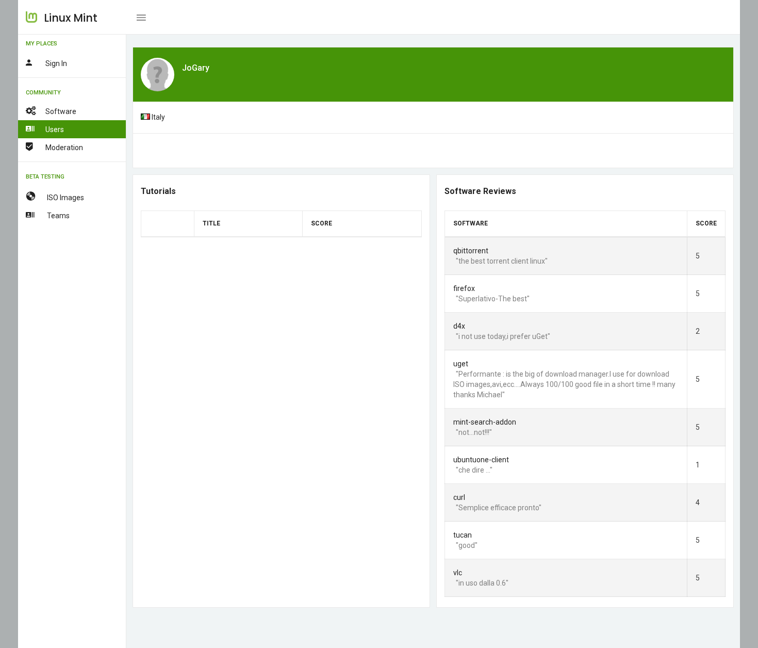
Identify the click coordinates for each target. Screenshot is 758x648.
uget (460, 364)
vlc (457, 573)
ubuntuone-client (481, 460)
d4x (459, 326)
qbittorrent (470, 251)
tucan (462, 535)
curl (459, 497)
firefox (464, 288)
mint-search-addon (484, 422)
